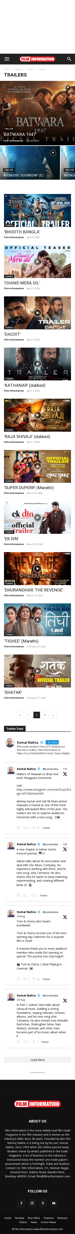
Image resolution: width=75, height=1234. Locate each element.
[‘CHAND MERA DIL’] (37, 261)
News (34, 1222)
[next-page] (53, 715)
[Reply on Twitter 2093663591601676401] (19, 1042)
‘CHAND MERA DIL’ (22, 283)
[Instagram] (32, 1203)
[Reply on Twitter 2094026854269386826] (19, 895)
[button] (6, 59)
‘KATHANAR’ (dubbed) (24, 385)
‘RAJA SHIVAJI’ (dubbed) (27, 436)
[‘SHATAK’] (37, 670)
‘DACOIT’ (12, 334)
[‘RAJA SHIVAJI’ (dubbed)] (37, 415)
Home (7, 69)
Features (49, 1218)
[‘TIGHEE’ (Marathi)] (37, 619)
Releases (62, 1218)
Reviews (19, 1218)
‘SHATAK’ (13, 692)
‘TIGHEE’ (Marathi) (21, 641)
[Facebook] (21, 1203)
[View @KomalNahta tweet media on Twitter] (30, 885)
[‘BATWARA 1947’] (37, 113)
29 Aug (21, 916)
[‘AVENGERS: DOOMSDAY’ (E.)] (30, 168)
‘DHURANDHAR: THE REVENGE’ (33, 590)
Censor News (48, 1222)
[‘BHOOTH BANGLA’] (37, 210)
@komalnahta (50, 769)
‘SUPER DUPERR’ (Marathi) (29, 487)
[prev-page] (20, 715)
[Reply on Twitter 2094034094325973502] (19, 827)
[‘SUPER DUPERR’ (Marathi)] (37, 466)
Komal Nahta (26, 769)
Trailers (30, 69)
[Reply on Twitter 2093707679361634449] (19, 979)
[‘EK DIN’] (37, 517)
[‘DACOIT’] (37, 312)
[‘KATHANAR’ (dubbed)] (37, 364)
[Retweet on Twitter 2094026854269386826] (26, 895)
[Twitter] (43, 1203)
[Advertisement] (38, 27)
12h (65, 844)
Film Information (13, 140)
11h (65, 769)
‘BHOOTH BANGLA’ (22, 232)
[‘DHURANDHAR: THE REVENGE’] (37, 568)
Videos (19, 69)
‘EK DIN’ (11, 538)
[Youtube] (54, 1203)
